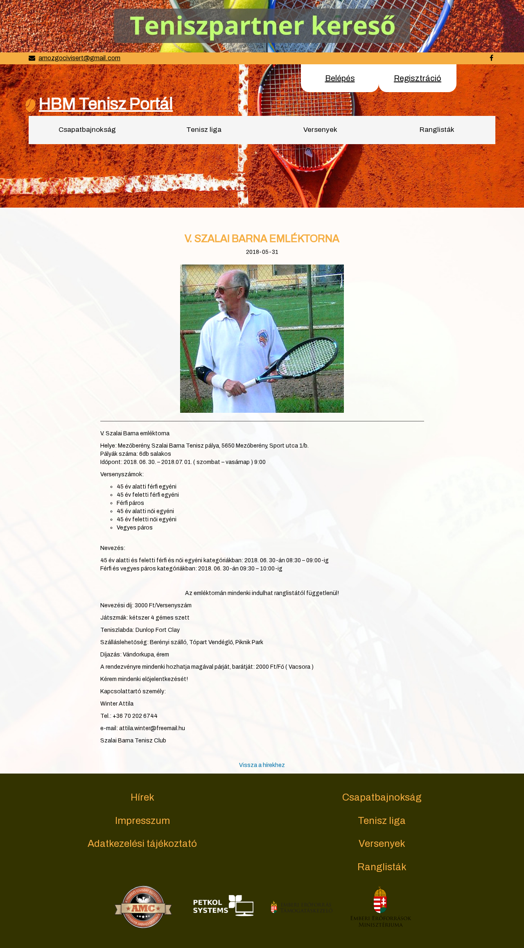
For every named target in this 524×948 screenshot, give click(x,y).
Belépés (340, 78)
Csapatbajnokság (87, 129)
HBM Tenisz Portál (106, 104)
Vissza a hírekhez (262, 765)
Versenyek (320, 129)
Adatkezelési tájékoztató (142, 843)
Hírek (142, 797)
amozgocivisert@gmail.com (79, 57)
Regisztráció (417, 78)
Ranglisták (437, 129)
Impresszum (142, 820)
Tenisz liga (203, 129)
